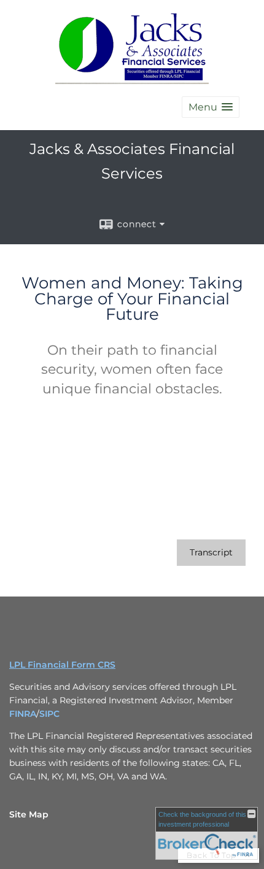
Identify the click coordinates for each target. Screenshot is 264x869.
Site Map (29, 814)
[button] (210, 107)
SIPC (49, 713)
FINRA (22, 713)
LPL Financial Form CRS (62, 664)
